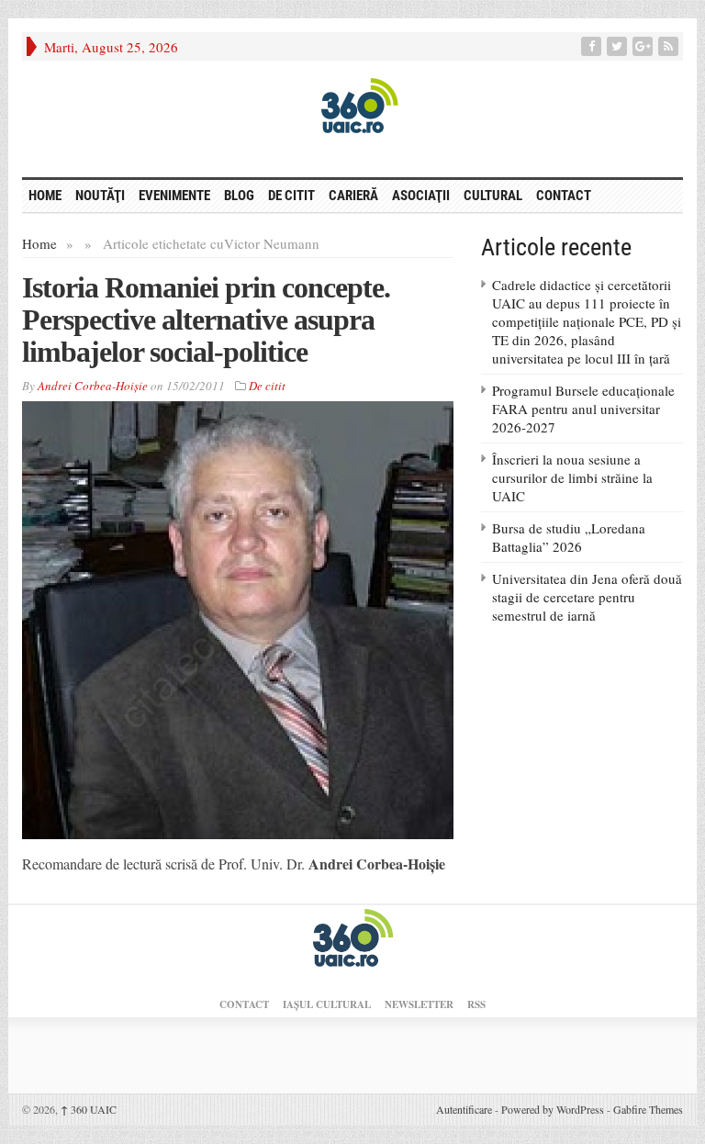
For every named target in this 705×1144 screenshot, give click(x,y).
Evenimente (174, 195)
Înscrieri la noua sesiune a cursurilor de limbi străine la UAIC (572, 477)
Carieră (353, 195)
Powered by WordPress (552, 1109)
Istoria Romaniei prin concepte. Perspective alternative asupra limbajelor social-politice (206, 319)
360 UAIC (89, 1109)
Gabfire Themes (648, 1109)
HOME (45, 195)
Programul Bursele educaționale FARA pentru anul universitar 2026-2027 (583, 408)
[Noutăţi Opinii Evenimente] (352, 104)
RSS (476, 1004)
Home (39, 243)
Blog (239, 195)
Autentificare (464, 1109)
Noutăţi (100, 195)
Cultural (493, 195)
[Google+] (644, 46)
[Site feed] (670, 46)
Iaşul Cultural (327, 1004)
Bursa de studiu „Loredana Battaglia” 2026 (568, 537)
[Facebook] (593, 46)
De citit (291, 195)
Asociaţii (421, 195)
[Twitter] (619, 46)
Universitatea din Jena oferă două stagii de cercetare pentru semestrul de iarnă (587, 596)
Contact (563, 195)
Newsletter (419, 1004)
